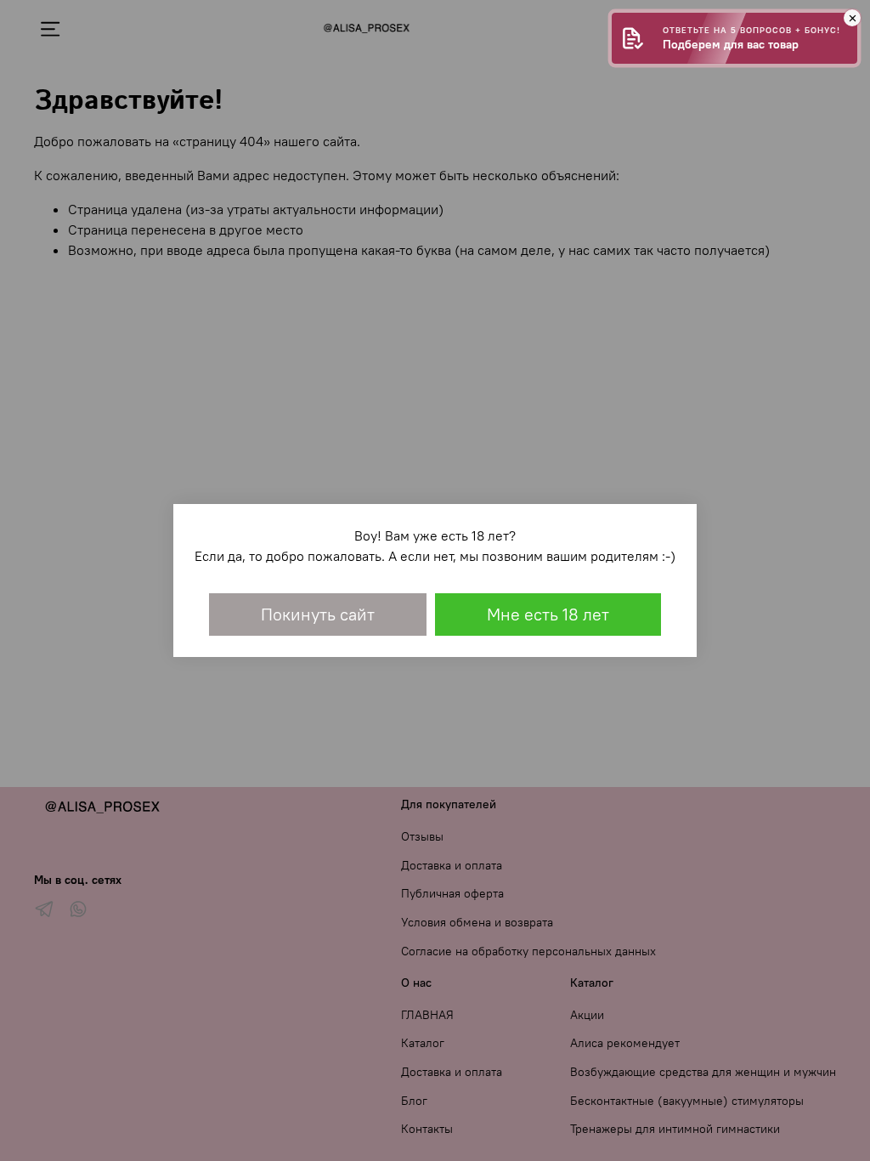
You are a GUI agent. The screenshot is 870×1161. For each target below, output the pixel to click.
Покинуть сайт (318, 614)
